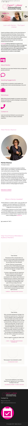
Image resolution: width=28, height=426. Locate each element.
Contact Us (4, 111)
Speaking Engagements (8, 80)
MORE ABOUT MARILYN (6, 189)
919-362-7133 (17, 0)
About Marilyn (5, 65)
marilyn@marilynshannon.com (8, 0)
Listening (3, 43)
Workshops (4, 95)
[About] (3, 60)
